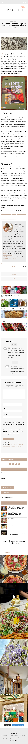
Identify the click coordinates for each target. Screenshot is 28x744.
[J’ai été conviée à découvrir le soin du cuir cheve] (14, 680)
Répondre (14, 344)
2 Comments (24, 266)
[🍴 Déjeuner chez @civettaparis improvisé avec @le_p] (14, 569)
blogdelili (5, 253)
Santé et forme (16, 30)
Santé (4, 263)
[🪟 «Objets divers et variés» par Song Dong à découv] (14, 708)
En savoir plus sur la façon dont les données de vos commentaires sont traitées (13, 446)
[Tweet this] (12, 266)
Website (5, 414)
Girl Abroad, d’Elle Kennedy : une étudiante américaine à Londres (16, 508)
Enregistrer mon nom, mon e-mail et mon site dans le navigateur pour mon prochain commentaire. (13, 424)
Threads (14, 258)
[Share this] (10, 266)
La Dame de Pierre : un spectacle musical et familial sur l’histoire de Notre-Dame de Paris (16, 533)
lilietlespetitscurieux (7, 255)
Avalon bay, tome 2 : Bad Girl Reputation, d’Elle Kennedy (14, 514)
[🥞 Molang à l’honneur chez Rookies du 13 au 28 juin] (14, 597)
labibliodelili (5, 256)
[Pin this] (16, 266)
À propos (6, 732)
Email (5, 408)
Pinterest (9, 258)
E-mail (3, 478)
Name (5, 402)
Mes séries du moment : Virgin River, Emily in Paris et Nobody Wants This (16, 520)
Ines (9, 347)
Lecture (11, 30)
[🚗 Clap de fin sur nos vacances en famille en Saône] (14, 652)
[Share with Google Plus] (14, 266)
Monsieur (16, 226)
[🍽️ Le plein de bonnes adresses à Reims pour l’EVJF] (14, 625)
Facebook (5, 258)
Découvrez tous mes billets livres (8, 219)
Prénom (3, 472)
